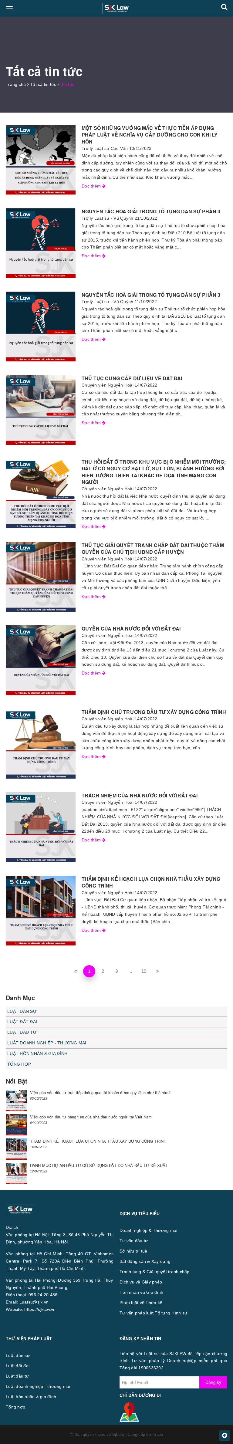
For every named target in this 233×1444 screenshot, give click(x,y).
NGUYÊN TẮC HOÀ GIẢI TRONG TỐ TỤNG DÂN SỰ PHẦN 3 (151, 211)
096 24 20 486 (43, 1294)
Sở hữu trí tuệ (133, 1251)
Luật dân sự (22, 1011)
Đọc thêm (92, 186)
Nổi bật (16, 1081)
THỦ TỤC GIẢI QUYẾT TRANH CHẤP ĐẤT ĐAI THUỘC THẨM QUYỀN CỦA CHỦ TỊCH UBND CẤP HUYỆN (153, 548)
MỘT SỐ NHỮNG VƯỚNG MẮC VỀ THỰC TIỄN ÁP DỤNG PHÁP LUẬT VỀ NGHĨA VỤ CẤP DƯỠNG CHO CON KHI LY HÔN (150, 134)
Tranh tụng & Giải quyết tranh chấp (155, 1271)
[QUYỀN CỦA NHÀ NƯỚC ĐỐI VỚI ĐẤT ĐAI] (41, 660)
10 (144, 971)
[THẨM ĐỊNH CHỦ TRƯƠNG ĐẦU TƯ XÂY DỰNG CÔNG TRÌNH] (41, 744)
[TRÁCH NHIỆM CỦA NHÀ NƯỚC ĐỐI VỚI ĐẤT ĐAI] (41, 827)
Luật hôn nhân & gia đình (37, 1053)
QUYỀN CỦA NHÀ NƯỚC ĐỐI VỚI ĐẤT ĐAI (131, 628)
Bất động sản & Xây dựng (145, 1261)
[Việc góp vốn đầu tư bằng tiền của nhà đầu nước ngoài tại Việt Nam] (16, 1124)
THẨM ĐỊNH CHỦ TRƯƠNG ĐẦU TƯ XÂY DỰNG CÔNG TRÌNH (154, 711)
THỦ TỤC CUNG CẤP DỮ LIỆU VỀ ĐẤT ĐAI (132, 378)
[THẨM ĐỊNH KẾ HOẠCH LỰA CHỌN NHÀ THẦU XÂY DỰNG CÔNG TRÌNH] (41, 910)
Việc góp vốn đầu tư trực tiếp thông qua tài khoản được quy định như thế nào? (100, 1092)
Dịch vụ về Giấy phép (141, 1282)
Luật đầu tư (22, 1032)
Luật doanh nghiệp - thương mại (46, 1042)
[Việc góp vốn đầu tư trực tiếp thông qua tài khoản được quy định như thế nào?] (16, 1100)
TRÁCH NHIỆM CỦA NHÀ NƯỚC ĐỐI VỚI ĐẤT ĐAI (140, 795)
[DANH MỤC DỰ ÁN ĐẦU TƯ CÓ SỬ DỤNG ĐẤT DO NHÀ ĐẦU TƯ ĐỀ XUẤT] (16, 1173)
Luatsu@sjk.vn (34, 1302)
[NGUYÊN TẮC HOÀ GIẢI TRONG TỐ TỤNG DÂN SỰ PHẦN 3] (41, 243)
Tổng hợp (19, 1064)
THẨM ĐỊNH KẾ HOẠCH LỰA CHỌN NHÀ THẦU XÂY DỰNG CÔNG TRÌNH (151, 882)
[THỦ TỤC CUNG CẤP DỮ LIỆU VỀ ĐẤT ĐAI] (41, 410)
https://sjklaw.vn (40, 1309)
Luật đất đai (22, 1021)
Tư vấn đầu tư (134, 1240)
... (130, 971)
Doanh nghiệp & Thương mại (148, 1230)
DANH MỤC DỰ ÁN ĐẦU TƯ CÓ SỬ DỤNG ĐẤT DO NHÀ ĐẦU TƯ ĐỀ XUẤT (99, 1165)
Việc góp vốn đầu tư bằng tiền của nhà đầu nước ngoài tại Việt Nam (91, 1117)
